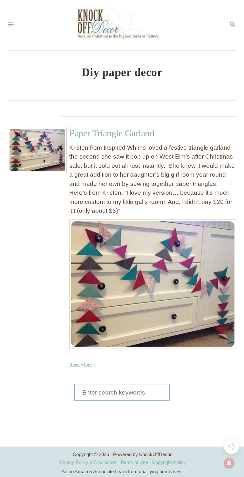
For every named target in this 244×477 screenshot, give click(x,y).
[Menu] (11, 25)
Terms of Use (134, 462)
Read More (80, 365)
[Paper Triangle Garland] (31, 150)
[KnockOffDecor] (121, 25)
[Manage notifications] (229, 463)
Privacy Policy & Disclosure (87, 462)
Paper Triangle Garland (111, 133)
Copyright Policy (169, 462)
